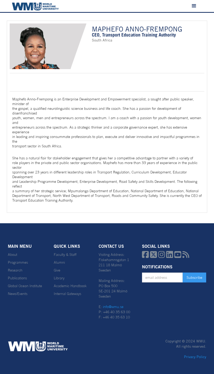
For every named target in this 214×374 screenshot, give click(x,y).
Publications (17, 278)
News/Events (17, 294)
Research (15, 270)
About (12, 254)
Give (57, 270)
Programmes (18, 262)
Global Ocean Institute (25, 286)
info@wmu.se (113, 307)
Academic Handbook (70, 286)
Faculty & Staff (65, 254)
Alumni (59, 262)
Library (59, 278)
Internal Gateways (67, 294)
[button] (194, 6)
